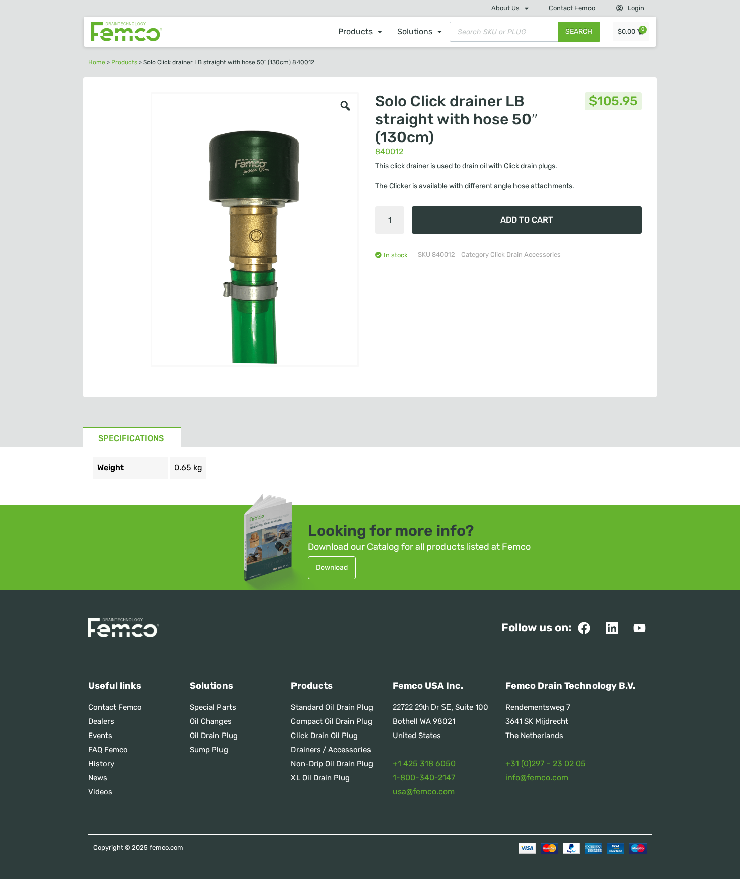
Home (96, 62)
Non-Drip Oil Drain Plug (332, 763)
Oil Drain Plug (214, 735)
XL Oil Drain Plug (320, 777)
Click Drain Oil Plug (324, 735)
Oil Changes (211, 721)
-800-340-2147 (425, 777)
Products (355, 31)
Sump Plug (209, 749)
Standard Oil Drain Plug (332, 707)
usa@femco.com (424, 791)
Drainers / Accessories (331, 749)
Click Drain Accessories (525, 254)
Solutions (414, 31)
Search (579, 31)
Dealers (101, 721)
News (97, 777)
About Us (505, 8)
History (101, 763)
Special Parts (213, 707)
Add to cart (526, 220)
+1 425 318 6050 (424, 763)
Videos (100, 791)
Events (100, 735)
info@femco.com (536, 777)
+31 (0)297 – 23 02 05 (545, 763)
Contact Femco (572, 8)
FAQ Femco (108, 749)
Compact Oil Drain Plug (332, 721)
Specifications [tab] (131, 438)
